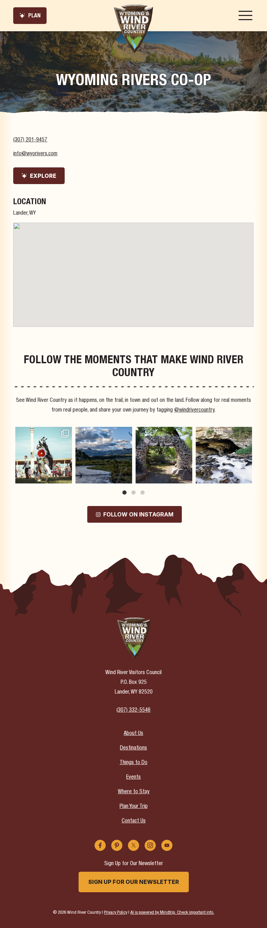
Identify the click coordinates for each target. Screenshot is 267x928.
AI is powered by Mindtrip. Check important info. (172, 912)
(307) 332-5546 (133, 710)
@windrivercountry (194, 410)
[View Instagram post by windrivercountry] (65, 476)
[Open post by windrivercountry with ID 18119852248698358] (103, 455)
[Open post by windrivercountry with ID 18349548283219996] (224, 455)
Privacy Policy (115, 912)
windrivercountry (43, 433)
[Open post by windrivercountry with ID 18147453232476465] (43, 455)
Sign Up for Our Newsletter (133, 881)
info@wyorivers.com (35, 154)
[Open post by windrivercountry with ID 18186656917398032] (164, 455)
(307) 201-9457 (30, 140)
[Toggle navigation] (245, 15)
